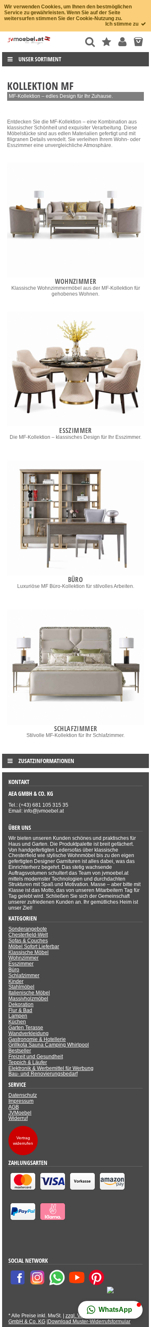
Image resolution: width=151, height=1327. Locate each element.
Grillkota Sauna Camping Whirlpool (48, 1045)
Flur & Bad (20, 1010)
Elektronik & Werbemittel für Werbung (51, 1068)
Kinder (15, 981)
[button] (110, 1310)
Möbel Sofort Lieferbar (33, 946)
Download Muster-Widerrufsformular (89, 1321)
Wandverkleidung (28, 1033)
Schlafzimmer (23, 975)
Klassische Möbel (28, 952)
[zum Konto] (122, 42)
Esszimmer (21, 964)
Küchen (17, 1022)
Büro (13, 970)
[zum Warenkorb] (138, 42)
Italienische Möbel (29, 993)
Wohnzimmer (23, 958)
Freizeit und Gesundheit (35, 1057)
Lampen (17, 1016)
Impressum (21, 1101)
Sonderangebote (27, 929)
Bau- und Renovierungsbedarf (43, 1074)
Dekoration (21, 1004)
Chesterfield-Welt (28, 935)
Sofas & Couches (28, 941)
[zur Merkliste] (106, 42)
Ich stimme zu (122, 24)
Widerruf (18, 1118)
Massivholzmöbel (28, 999)
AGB (13, 1107)
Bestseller (19, 1051)
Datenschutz (22, 1095)
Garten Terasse (25, 1028)
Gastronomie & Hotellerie (37, 1039)
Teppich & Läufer (27, 1062)
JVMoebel (19, 1113)
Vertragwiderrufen (23, 1141)
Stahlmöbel (21, 987)
